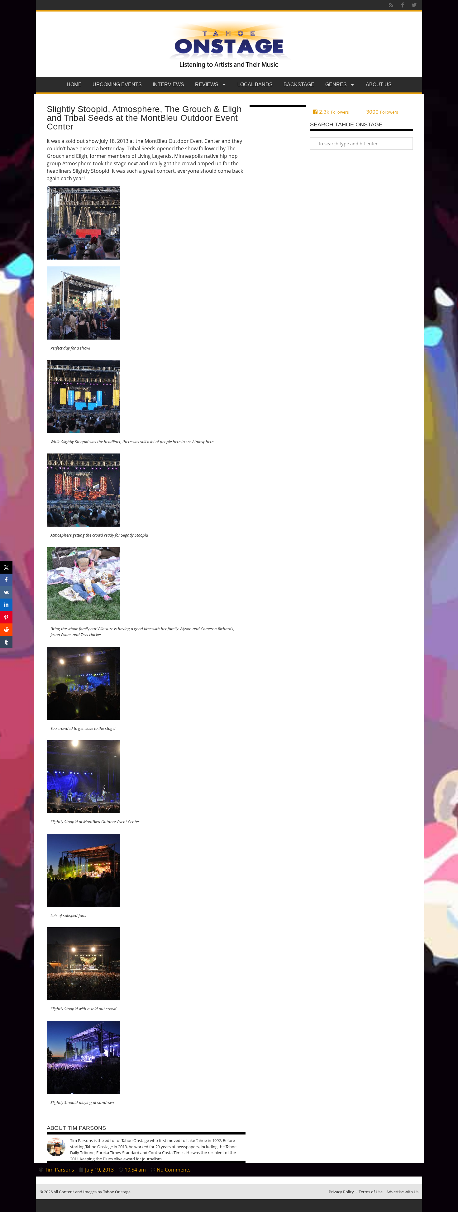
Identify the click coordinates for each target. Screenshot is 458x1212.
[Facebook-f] (403, 5)
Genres (336, 84)
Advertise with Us (402, 1192)
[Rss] (391, 5)
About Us (379, 84)
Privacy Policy (341, 1192)
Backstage (299, 84)
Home (74, 84)
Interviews (168, 84)
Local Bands (255, 84)
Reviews (206, 84)
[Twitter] (414, 5)
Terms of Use (371, 1192)
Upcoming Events (117, 84)
